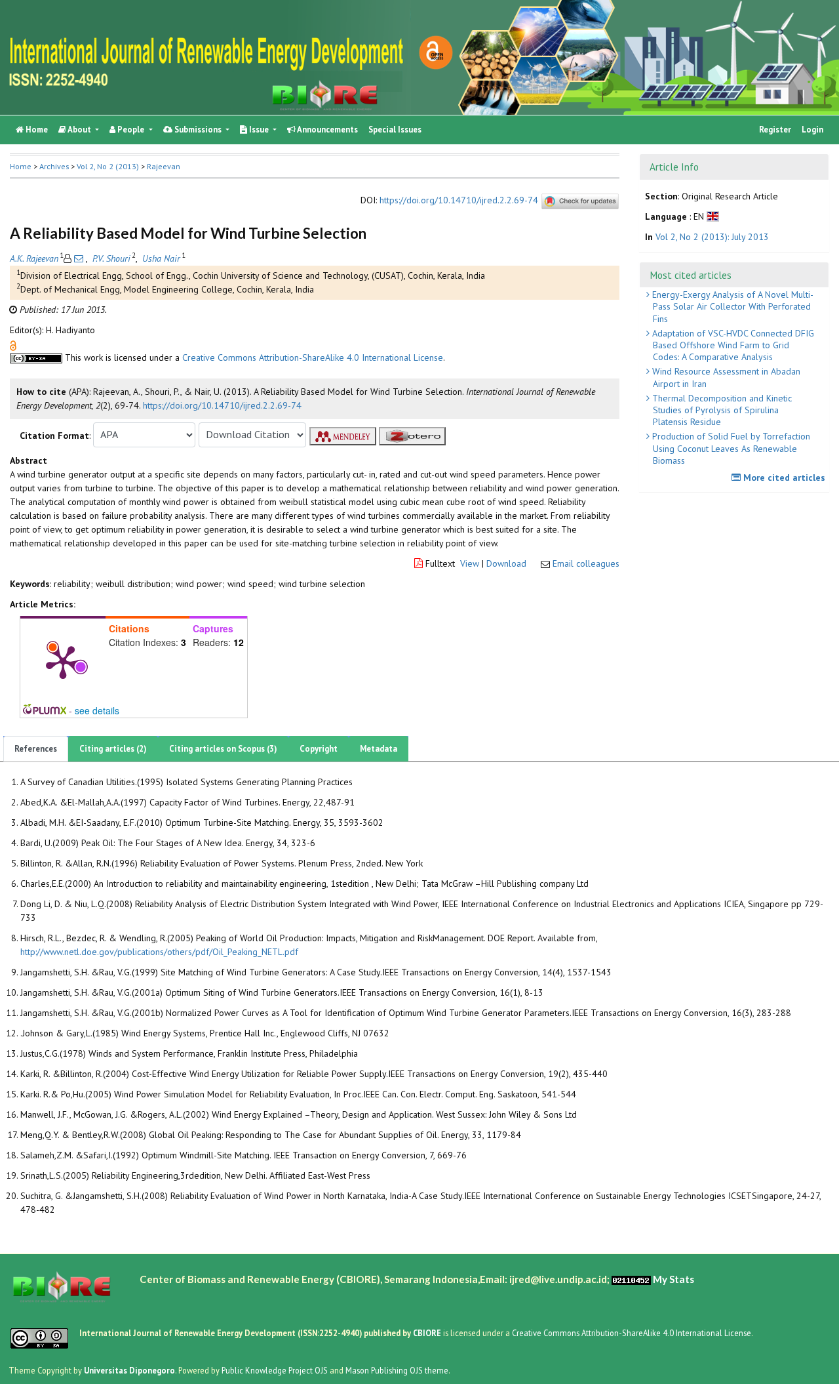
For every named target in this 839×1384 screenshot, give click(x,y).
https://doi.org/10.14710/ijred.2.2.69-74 (459, 201)
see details (97, 710)
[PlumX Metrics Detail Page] (63, 661)
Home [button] (20, 166)
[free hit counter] (631, 1279)
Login (812, 129)
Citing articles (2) (113, 748)
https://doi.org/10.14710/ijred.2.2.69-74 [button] (222, 405)
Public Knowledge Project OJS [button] (275, 1370)
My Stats (673, 1279)
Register (775, 129)
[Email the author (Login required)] (78, 258)
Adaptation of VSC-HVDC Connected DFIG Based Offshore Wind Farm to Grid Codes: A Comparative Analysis (732, 345)
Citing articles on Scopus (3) (223, 748)
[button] (13, 344)
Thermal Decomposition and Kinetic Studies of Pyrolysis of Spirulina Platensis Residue (721, 410)
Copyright (319, 748)
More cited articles (783, 477)
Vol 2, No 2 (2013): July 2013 (712, 237)
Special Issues (394, 129)
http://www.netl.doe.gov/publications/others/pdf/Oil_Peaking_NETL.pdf (159, 952)
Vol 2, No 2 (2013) (108, 166)
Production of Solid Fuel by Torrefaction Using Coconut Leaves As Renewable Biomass (730, 448)
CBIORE (428, 1333)
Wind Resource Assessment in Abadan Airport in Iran (725, 377)
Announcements (327, 129)
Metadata (378, 748)
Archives (54, 166)
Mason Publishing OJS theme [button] (396, 1370)
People (130, 129)
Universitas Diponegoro (129, 1370)
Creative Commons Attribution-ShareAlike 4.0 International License (312, 357)
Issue (259, 129)
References (35, 748)
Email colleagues (586, 563)
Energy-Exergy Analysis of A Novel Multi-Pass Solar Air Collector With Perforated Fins (731, 306)
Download (506, 563)
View (469, 563)
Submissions (198, 129)
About (79, 129)
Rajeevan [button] (163, 166)
